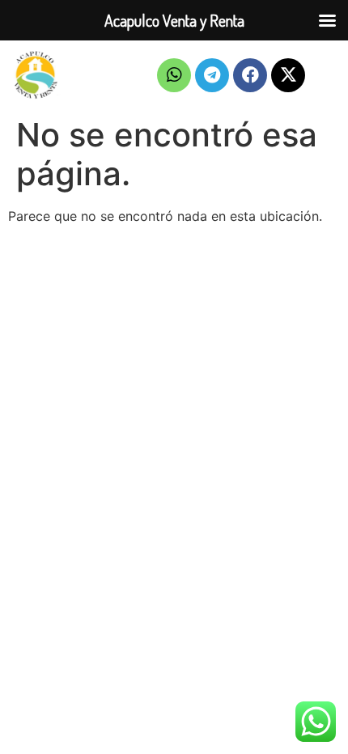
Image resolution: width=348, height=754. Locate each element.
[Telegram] (212, 75)
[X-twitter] (288, 75)
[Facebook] (250, 75)
